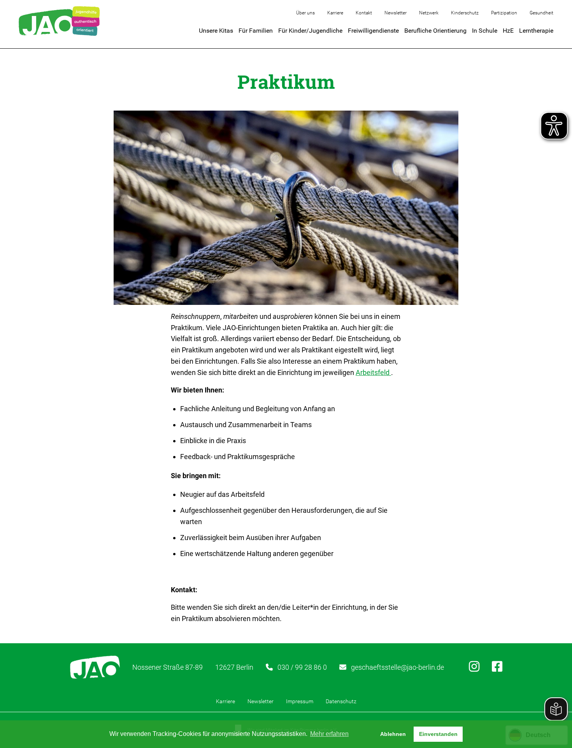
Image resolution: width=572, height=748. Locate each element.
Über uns (305, 13)
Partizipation (504, 13)
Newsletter (395, 13)
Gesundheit (541, 13)
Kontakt (364, 13)
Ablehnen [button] (393, 734)
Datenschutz (341, 701)
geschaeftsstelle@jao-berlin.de (397, 667)
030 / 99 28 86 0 (302, 667)
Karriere (335, 13)
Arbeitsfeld (373, 372)
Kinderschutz (465, 13)
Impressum (299, 701)
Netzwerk (429, 13)
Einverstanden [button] (438, 734)
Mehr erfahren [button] (329, 733)
